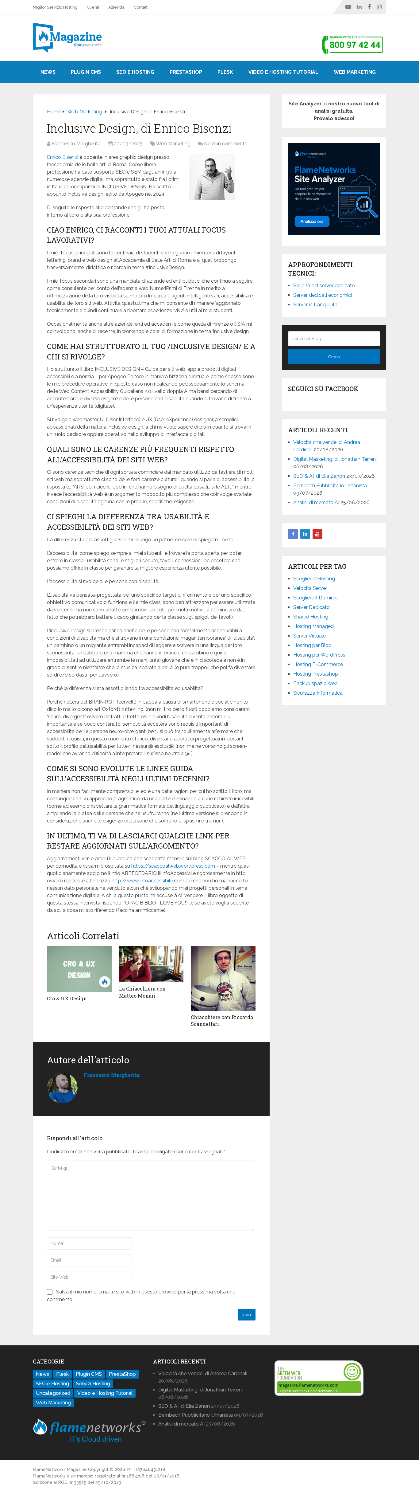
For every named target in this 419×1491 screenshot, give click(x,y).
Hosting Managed (313, 626)
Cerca (334, 356)
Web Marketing (355, 72)
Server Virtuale (309, 636)
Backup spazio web (315, 683)
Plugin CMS (86, 72)
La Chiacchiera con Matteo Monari (142, 992)
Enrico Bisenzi (62, 157)
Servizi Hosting (93, 1384)
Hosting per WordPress (319, 655)
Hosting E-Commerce (318, 664)
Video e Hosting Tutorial (283, 72)
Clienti (93, 7)
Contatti (141, 7)
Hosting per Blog (312, 645)
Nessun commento (226, 144)
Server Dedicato (311, 607)
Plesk (225, 72)
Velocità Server (310, 588)
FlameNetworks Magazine (60, 1469)
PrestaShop (186, 72)
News (48, 72)
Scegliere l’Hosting (314, 579)
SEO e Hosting (135, 72)
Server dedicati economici (322, 295)
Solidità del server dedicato (324, 285)
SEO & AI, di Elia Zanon (319, 476)
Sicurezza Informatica (318, 693)
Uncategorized (53, 1393)
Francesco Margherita (76, 144)
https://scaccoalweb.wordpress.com (173, 866)
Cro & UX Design (67, 998)
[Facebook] (293, 534)
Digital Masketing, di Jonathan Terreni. (335, 459)
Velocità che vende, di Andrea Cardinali (202, 1373)
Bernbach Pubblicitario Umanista (330, 485)
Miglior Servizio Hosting (55, 7)
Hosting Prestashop (315, 674)
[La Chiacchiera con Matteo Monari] (151, 964)
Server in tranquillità (315, 305)
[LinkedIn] (305, 534)
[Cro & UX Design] (79, 969)
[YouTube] (317, 534)
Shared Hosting (310, 617)
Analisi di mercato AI (316, 502)
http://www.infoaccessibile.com (148, 881)
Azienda (116, 7)
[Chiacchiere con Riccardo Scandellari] (223, 978)
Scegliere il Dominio (315, 598)
